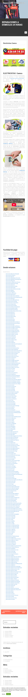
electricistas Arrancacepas (11, 305)
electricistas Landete (10, 419)
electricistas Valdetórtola (11, 543)
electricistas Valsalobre (10, 548)
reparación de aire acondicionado (17, 78)
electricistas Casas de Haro (11, 354)
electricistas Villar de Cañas (11, 570)
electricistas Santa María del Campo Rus (14, 510)
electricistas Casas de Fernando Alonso (14, 350)
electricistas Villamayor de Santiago (13, 566)
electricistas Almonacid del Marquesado (14, 297)
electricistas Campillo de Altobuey (13, 326)
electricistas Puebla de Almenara (12, 486)
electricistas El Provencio (11, 485)
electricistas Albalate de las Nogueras (13, 279)
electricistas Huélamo (10, 407)
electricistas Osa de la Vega (11, 451)
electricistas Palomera (10, 456)
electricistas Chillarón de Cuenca (12, 367)
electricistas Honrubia (10, 401)
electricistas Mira (9, 430)
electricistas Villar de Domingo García (13, 571)
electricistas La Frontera (11, 378)
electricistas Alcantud (10, 284)
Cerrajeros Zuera (8, 634)
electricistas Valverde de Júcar (12, 549)
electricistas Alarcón (10, 276)
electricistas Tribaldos (10, 532)
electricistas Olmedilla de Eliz (12, 449)
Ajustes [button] (3, 694)
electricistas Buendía (10, 324)
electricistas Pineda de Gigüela (12, 471)
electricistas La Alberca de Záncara (13, 282)
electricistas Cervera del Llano (12, 365)
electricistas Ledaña (10, 420)
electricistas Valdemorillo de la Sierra (13, 538)
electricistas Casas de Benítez (12, 349)
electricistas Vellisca (10, 555)
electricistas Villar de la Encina (12, 573)
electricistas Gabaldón (10, 387)
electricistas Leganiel (10, 422)
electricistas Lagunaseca (11, 418)
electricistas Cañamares (11, 335)
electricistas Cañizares (10, 342)
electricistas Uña (9, 534)
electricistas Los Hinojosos (11, 398)
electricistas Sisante (10, 512)
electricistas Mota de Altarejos (12, 437)
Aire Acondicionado (8, 659)
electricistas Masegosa (10, 426)
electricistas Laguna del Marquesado (13, 416)
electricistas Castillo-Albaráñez (12, 364)
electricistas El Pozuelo (10, 482)
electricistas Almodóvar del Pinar (12, 295)
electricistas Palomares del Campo (13, 455)
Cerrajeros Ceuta (8, 632)
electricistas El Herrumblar (11, 396)
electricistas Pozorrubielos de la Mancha (14, 479)
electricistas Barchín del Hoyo (12, 309)
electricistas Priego (10, 483)
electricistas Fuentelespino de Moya (13, 382)
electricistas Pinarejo (10, 470)
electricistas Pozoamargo (11, 478)
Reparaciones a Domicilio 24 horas (12, 23)
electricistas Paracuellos (11, 457)
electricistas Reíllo (9, 492)
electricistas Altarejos (10, 298)
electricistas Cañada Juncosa (12, 334)
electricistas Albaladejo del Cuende (13, 278)
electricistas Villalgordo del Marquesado (14, 563)
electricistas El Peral (10, 464)
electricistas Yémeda (10, 593)
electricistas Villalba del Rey (11, 562)
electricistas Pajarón (10, 452)
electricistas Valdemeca (11, 537)
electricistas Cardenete (10, 345)
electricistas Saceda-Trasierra (12, 494)
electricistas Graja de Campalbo (12, 392)
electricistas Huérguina (10, 409)
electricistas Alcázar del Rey (11, 286)
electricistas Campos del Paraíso (12, 330)
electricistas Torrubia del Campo (12, 526)
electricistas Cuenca (10, 371)
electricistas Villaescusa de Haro (12, 558)
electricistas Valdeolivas (11, 541)
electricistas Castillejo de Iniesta (12, 360)
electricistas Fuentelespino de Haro (13, 381)
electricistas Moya (9, 441)
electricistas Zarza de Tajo (11, 597)
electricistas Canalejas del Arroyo (12, 331)
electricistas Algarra (10, 290)
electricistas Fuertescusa (11, 386)
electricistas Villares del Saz (11, 584)
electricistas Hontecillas (10, 404)
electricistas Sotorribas (10, 515)
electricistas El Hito (9, 400)
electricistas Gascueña (10, 390)
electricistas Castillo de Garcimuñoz (13, 363)
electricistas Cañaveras (10, 338)
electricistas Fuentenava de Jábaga (13, 383)
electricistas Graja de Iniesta (11, 393)
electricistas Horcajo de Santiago (12, 405)
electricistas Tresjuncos (10, 530)
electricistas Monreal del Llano (12, 431)
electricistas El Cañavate (11, 337)
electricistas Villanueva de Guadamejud (14, 567)
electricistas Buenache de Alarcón (13, 321)
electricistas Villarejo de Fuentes (12, 580)
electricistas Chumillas (10, 368)
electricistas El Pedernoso (11, 462)
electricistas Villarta (10, 586)
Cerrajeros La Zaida (9, 636)
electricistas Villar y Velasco (11, 578)
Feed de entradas (8, 670)
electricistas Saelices (10, 496)
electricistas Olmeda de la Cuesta (12, 445)
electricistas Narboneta (10, 442)
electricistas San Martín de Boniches (13, 504)
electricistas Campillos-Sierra (12, 328)
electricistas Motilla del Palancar (12, 440)
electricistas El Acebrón (10, 275)
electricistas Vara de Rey (11, 552)
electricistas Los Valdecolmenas (12, 536)
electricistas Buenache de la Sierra (13, 323)
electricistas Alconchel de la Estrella (13, 289)
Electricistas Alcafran (11, 643)
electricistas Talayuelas (10, 516)
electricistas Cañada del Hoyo (12, 332)
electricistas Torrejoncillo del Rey (12, 525)
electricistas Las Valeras (11, 544)
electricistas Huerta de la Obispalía (13, 411)
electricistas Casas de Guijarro (12, 353)
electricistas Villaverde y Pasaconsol (13, 589)
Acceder (6, 668)
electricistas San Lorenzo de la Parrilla (13, 503)
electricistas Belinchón (10, 313)
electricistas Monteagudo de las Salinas (14, 435)
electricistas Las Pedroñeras (11, 463)
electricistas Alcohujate (10, 287)
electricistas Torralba (10, 523)
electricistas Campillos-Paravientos (13, 327)
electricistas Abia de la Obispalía (12, 273)
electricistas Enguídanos (11, 374)
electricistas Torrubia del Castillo (12, 527)
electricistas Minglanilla (10, 429)
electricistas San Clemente (11, 501)
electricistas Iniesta (10, 415)
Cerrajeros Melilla (8, 631)
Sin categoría (7, 661)
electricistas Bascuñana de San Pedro (13, 310)
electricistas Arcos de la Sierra (12, 302)
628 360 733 (14, 7)
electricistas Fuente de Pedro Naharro (13, 379)
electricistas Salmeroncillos (11, 499)
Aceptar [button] (8, 694)
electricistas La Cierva (10, 370)
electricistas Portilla (10, 475)
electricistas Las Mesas (10, 427)
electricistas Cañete (10, 341)
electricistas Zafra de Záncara (12, 595)
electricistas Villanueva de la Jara (12, 569)
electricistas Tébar (9, 519)
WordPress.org (7, 672)
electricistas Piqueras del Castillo (12, 473)
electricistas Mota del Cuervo (12, 438)
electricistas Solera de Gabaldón (12, 514)
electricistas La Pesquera (11, 467)
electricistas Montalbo (10, 434)
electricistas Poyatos (10, 477)
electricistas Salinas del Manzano (12, 497)
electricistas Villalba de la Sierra (12, 560)
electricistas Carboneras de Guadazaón (14, 343)
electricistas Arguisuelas (11, 304)
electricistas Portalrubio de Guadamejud (14, 474)
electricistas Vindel (9, 592)
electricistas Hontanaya (10, 402)
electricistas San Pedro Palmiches (13, 505)
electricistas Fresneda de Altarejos (13, 375)
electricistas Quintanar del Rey (12, 489)
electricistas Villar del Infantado (12, 577)
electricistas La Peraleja (10, 466)
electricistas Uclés (9, 533)
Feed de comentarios (8, 671)
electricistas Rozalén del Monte (12, 493)
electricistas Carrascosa (11, 346)
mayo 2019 (6, 651)
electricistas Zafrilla (10, 596)
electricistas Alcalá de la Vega (12, 283)
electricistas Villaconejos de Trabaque (13, 556)
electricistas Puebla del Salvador (12, 488)
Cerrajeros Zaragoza (9, 635)
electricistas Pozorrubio (10, 481)
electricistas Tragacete (10, 529)
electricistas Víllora (9, 591)
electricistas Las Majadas (11, 423)
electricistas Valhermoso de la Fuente (13, 545)
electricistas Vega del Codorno (12, 554)
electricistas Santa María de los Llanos (13, 508)
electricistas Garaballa (10, 389)
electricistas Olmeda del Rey (11, 446)
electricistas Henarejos (10, 394)
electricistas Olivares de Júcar (12, 444)
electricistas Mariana (10, 424)
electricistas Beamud (10, 312)
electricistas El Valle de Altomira (12, 547)
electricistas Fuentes (10, 385)
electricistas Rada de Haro (11, 490)
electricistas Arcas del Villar (11, 301)
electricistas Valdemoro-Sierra (12, 540)
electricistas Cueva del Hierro (12, 372)
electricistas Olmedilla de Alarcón (12, 448)
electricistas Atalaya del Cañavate (13, 306)
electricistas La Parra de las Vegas (13, 460)
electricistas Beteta (10, 317)
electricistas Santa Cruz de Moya (12, 507)
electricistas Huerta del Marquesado (13, 412)
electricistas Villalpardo (10, 565)
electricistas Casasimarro (11, 357)
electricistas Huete (9, 413)
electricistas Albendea (10, 280)
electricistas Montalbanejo (11, 433)
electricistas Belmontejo (11, 316)
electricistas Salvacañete (11, 500)
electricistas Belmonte (10, 315)
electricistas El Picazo (10, 468)
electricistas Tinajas (10, 522)
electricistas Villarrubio (10, 585)
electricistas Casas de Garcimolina (13, 352)
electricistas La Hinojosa (11, 397)
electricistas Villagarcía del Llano (12, 559)
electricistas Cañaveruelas (11, 339)
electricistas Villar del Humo (11, 575)
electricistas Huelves (10, 408)
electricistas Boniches (10, 319)
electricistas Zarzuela (10, 599)
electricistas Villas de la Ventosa (12, 588)
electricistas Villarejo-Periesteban (13, 582)
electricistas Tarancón (10, 518)
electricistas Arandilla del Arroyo (12, 300)
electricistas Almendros (10, 294)
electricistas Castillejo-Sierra (11, 361)
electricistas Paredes (10, 459)
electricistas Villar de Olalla (11, 574)
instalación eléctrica (8, 143)
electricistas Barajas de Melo (12, 308)
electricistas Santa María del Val (12, 511)
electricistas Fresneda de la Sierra (13, 376)
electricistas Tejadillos (10, 521)
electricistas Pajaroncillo (11, 453)
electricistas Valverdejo (10, 551)
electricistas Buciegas (10, 320)
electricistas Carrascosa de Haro (12, 348)
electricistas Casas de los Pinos (12, 356)
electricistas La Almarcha (11, 293)
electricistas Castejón (10, 359)
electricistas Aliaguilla (10, 291)
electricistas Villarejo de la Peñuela (13, 581)
